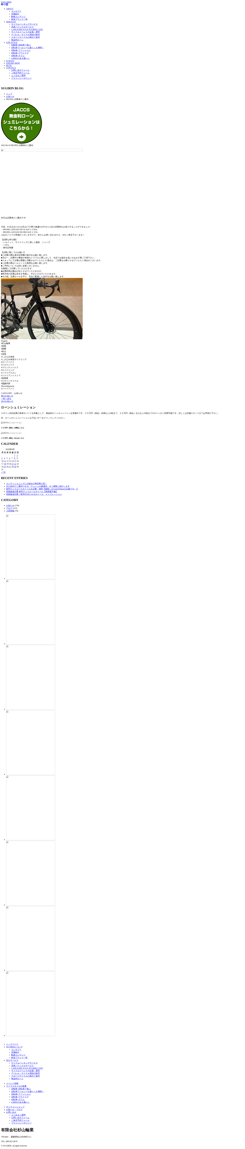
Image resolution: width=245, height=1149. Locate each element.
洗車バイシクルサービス (22, 27)
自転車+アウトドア (20, 53)
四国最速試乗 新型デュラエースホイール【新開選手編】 (32, 492)
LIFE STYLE (11, 42)
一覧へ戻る (6, 399)
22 (15, 464)
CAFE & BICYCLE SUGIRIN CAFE (27, 29)
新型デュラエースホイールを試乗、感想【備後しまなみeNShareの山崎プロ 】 (42, 489)
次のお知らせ (7, 401)
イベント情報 (12, 1083)
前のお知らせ (7, 396)
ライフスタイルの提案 (16, 1086)
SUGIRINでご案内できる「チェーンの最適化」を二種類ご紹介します (38, 486)
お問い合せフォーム (20, 70)
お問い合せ (11, 1112)
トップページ (12, 1044)
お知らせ (10, 505)
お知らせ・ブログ (14, 1110)
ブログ (9, 508)
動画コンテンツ (18, 16)
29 (15, 467)
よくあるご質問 (18, 75)
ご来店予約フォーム (20, 73)
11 (5, 461)
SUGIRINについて (14, 1047)
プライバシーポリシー (21, 78)
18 (5, 464)
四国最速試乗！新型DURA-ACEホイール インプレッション (34, 494)
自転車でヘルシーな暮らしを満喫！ (27, 47)
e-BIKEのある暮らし (20, 58)
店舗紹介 (15, 14)
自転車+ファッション (21, 50)
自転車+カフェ (18, 56)
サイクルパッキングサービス (24, 24)
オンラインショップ (15, 1107)
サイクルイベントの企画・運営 (25, 32)
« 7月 (3, 472)
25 (5, 467)
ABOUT (9, 9)
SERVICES (11, 22)
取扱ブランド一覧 (19, 19)
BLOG (9, 65)
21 (13, 464)
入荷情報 (10, 511)
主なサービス (12, 1060)
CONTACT (11, 68)
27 (10, 467)
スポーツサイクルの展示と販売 (25, 37)
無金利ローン (17, 40)
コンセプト (16, 11)
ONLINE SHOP (13, 63)
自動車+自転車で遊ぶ (21, 45)
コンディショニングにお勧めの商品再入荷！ (26, 483)
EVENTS (10, 61)
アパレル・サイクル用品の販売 (25, 34)
